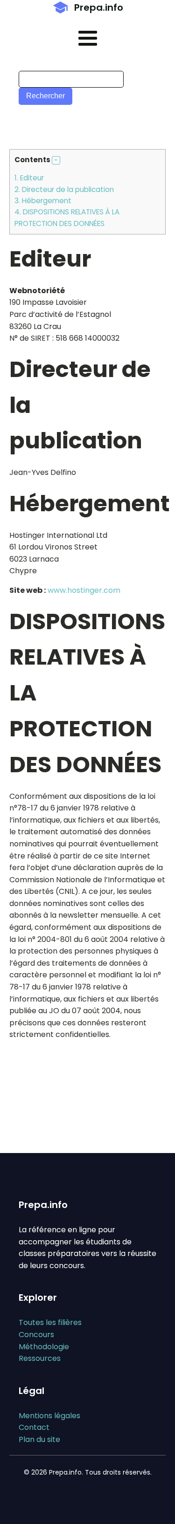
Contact (34, 1427)
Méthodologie (44, 1346)
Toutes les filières (50, 1322)
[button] (56, 160)
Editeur (29, 178)
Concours (36, 1334)
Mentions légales (49, 1415)
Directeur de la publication (64, 189)
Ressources (40, 1358)
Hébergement (42, 201)
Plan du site (39, 1439)
